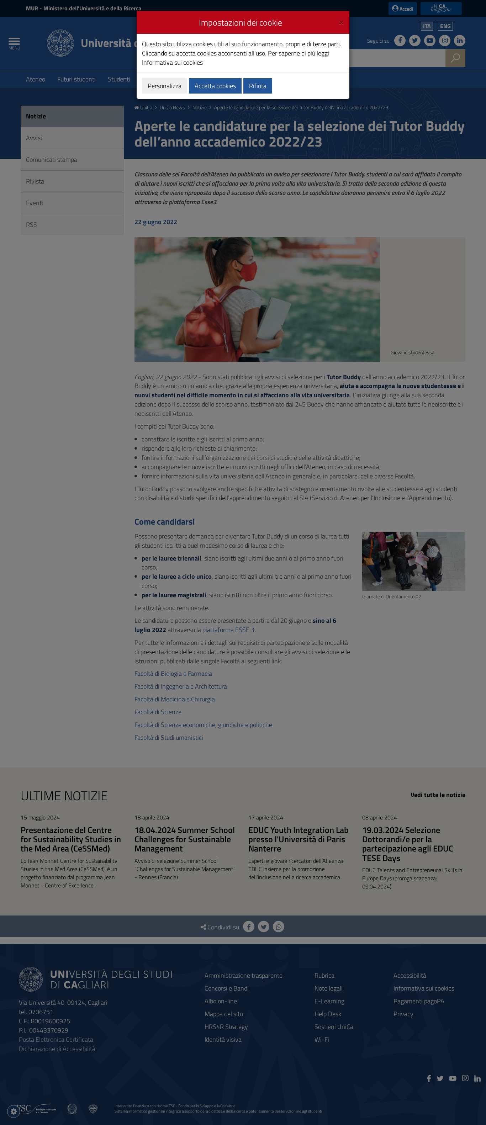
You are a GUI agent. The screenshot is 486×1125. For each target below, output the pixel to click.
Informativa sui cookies (172, 62)
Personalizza (164, 86)
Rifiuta (257, 86)
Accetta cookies (215, 86)
